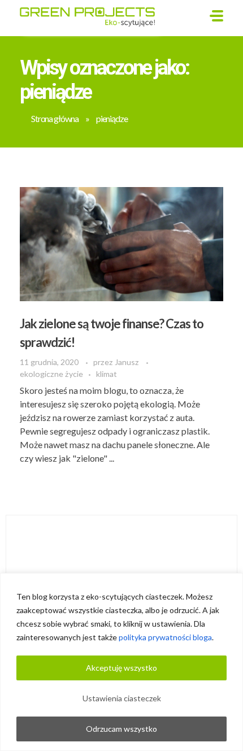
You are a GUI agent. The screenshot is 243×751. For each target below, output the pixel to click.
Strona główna (55, 118)
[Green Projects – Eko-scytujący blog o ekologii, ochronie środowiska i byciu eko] (91, 16)
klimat (106, 374)
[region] (121, 662)
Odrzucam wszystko (121, 728)
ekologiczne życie (51, 374)
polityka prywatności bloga (165, 637)
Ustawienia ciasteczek (122, 698)
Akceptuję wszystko (121, 667)
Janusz (128, 362)
